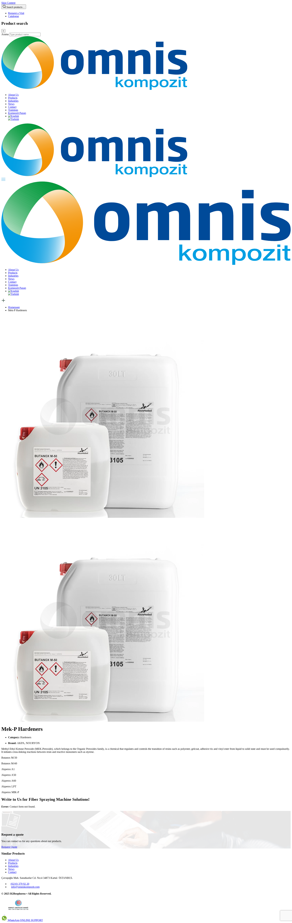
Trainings (13, 110)
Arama (5, 34)
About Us (13, 94)
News (11, 103)
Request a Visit (16, 13)
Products (12, 97)
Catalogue (13, 16)
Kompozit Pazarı (17, 113)
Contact (12, 106)
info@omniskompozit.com (25, 886)
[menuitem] (13, 116)
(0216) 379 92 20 (20, 883)
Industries (13, 100)
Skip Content (8, 2)
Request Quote (9, 846)
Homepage (14, 307)
